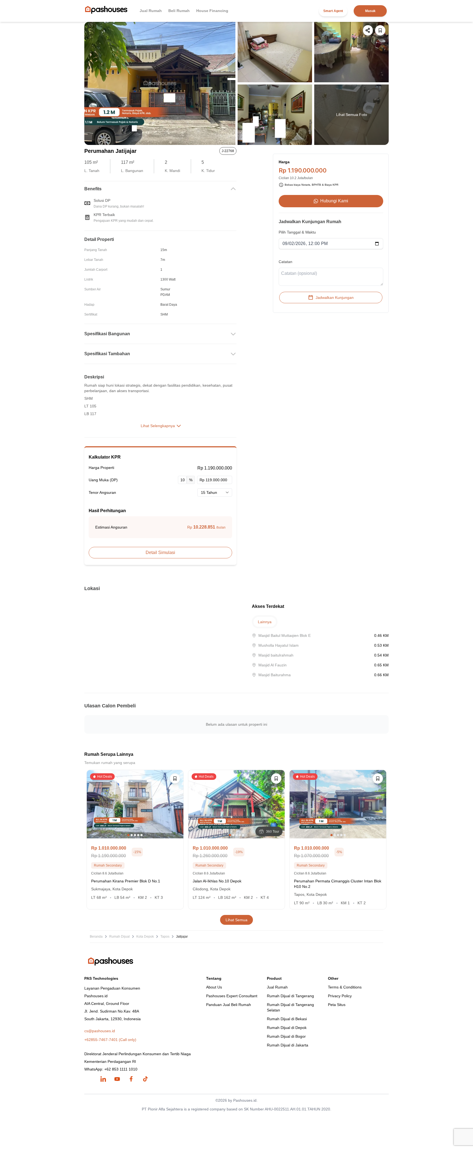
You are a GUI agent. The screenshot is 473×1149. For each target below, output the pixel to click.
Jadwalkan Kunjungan (335, 297)
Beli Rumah (179, 10)
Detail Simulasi (160, 552)
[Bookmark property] (380, 30)
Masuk (370, 11)
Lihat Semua (236, 920)
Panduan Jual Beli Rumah (228, 1004)
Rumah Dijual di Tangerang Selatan (290, 1007)
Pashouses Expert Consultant (231, 996)
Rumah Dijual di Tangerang (290, 996)
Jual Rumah (151, 10)
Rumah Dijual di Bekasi (287, 1019)
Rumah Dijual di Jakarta (287, 1045)
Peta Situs (336, 1004)
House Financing (212, 10)
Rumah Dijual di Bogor (286, 1036)
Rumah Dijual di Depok (287, 1027)
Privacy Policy (340, 996)
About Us (214, 987)
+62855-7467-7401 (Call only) (110, 1039)
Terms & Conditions (345, 987)
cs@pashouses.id (99, 1031)
